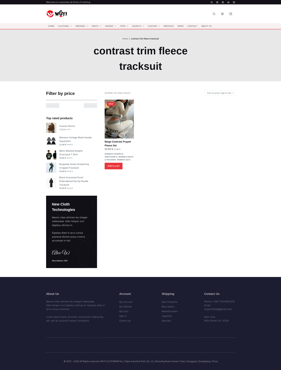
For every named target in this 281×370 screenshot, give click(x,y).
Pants (95, 26)
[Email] (228, 2)
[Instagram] (223, 2)
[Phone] (234, 2)
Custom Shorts (67, 126)
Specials (166, 320)
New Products (169, 301)
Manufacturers (170, 311)
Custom (152, 26)
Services (168, 26)
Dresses (80, 26)
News (181, 26)
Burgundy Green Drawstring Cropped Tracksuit (74, 166)
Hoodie (109, 26)
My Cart (123, 311)
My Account (126, 301)
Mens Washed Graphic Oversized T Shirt (71, 152)
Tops (122, 26)
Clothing (63, 26)
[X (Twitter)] (217, 2)
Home (51, 26)
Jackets (136, 26)
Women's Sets (123, 160)
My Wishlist (125, 306)
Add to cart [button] (114, 165)
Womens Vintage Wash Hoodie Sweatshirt (75, 139)
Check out (125, 320)
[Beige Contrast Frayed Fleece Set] (119, 119)
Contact (192, 26)
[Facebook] (212, 2)
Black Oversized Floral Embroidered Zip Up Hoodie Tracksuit (73, 181)
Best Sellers (168, 306)
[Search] (214, 14)
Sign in (123, 315)
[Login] (222, 14)
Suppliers (167, 315)
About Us (206, 26)
